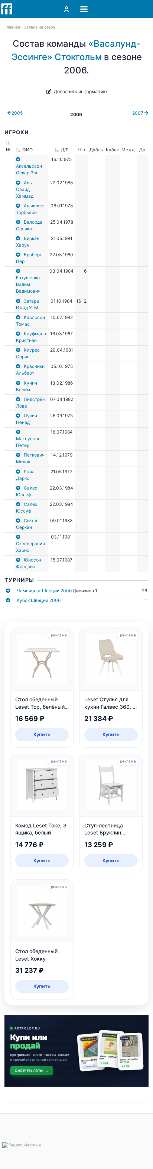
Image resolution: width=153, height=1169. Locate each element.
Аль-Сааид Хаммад (25, 189)
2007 (138, 113)
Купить (42, 734)
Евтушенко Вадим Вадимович (28, 284)
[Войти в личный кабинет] (66, 8)
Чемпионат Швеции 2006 (44, 590)
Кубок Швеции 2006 (39, 600)
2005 (17, 113)
